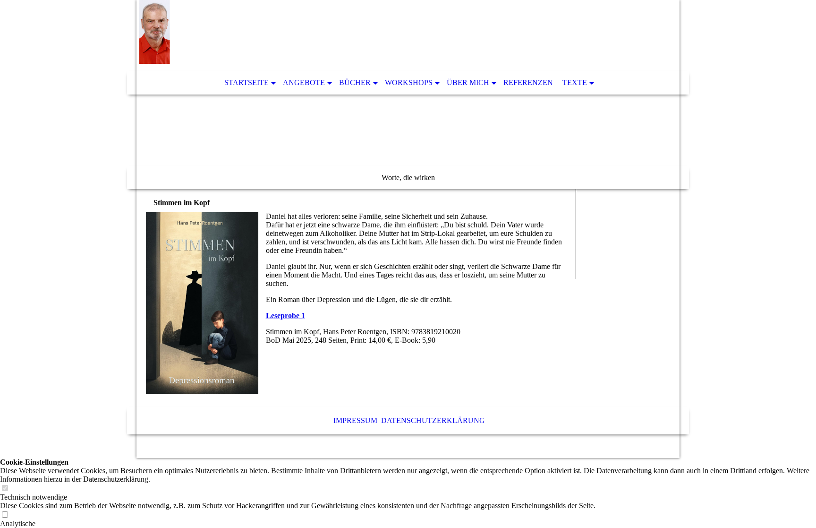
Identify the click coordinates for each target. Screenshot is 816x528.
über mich (468, 82)
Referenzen (528, 82)
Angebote (304, 82)
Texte (574, 82)
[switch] (4, 489)
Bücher (355, 82)
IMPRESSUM (355, 420)
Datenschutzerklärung (433, 420)
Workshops (409, 82)
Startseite (246, 82)
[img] (408, 94)
